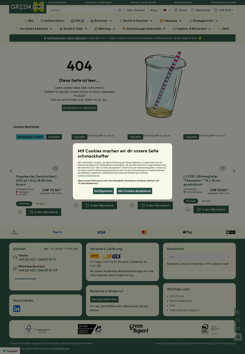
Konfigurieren (103, 191)
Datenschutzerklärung (88, 175)
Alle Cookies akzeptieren (134, 191)
